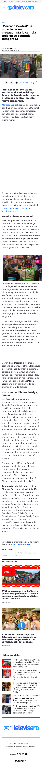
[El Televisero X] (20, 754)
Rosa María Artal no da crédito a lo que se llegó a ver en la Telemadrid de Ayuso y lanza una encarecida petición (26, 699)
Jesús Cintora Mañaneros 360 (20, 1)
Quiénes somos (16, 749)
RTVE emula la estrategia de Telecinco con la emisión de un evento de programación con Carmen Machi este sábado (19, 638)
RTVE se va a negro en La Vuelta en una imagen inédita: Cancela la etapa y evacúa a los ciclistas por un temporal (20, 595)
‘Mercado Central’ (10, 105)
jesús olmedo (7, 553)
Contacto (26, 749)
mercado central (31, 553)
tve (19, 556)
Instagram (26, 544)
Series (4, 22)
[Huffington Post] (20, 761)
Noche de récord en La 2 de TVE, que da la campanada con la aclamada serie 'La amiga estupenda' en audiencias (26, 709)
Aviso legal (13, 743)
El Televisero (10, 48)
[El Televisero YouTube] (26, 754)
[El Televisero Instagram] (23, 754)
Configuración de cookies (14, 746)
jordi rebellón (18, 553)
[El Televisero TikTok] (29, 754)
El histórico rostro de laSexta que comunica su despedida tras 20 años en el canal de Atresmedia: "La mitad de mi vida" (26, 675)
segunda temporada (9, 556)
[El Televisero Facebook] (17, 754)
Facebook (12, 544)
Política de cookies (29, 746)
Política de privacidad (24, 743)
